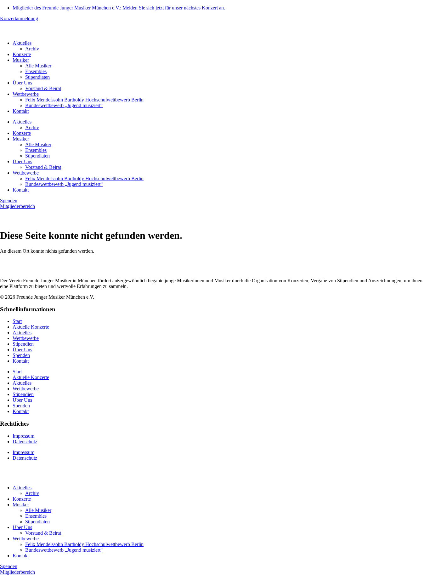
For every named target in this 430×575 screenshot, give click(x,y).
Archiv (32, 48)
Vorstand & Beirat (43, 88)
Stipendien (23, 344)
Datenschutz (25, 441)
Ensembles (36, 71)
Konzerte (22, 54)
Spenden (21, 355)
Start (17, 321)
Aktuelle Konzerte (31, 327)
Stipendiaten (37, 77)
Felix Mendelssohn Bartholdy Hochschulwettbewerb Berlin (84, 99)
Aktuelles (22, 43)
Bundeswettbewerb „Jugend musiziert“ (64, 105)
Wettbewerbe (26, 94)
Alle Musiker (38, 65)
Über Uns (22, 82)
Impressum (23, 436)
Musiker (21, 60)
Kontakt (21, 111)
